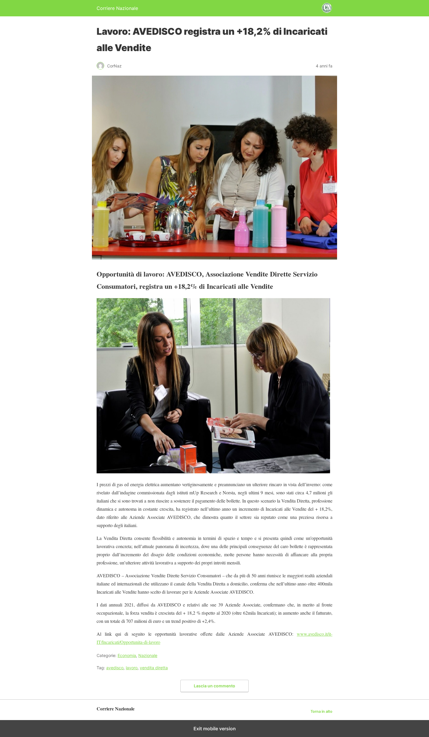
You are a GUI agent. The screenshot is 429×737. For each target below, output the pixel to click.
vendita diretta (154, 667)
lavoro (131, 667)
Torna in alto (321, 711)
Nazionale (147, 655)
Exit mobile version (214, 728)
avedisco (114, 667)
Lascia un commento (214, 685)
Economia (127, 655)
